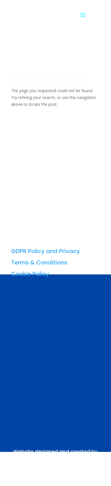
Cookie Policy (30, 274)
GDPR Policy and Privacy (45, 251)
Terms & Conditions (39, 262)
